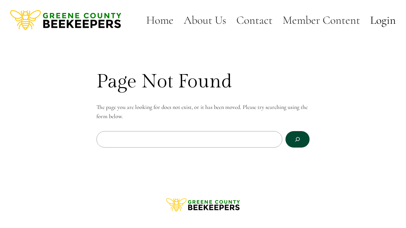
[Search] (297, 139)
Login (383, 20)
